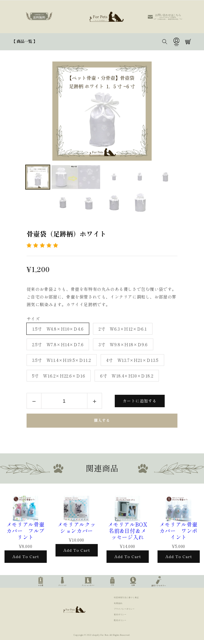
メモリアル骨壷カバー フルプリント (25, 531)
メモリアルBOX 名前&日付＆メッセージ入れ (128, 531)
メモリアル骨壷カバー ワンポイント (178, 531)
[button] (24, 41)
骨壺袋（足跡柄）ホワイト (70, 234)
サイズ (33, 319)
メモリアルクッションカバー (76, 527)
